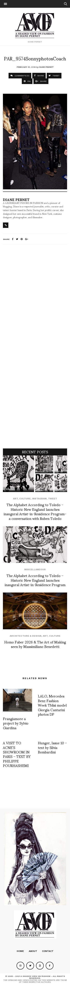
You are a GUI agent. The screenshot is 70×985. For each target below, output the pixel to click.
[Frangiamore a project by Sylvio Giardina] (17, 700)
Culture (25, 498)
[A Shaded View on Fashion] (35, 25)
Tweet (52, 498)
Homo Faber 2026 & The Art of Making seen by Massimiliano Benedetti (35, 644)
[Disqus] (35, 299)
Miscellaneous (35, 569)
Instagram (39, 498)
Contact (47, 951)
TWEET (56, 76)
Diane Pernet (46, 67)
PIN (29, 81)
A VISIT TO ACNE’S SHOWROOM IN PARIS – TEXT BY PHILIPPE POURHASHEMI (17, 754)
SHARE (40, 76)
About (33, 951)
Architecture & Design (25, 636)
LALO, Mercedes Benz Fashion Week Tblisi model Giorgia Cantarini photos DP (52, 705)
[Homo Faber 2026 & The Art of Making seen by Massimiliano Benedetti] (35, 611)
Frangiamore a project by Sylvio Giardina (15, 723)
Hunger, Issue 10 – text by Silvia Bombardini (52, 747)
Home (20, 951)
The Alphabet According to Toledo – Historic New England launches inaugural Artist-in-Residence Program (35, 580)
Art (15, 498)
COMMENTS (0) (21, 76)
